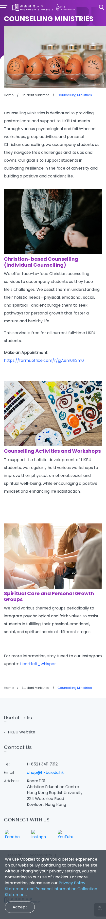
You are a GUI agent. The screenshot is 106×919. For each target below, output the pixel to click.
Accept (20, 907)
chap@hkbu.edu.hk (45, 772)
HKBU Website (21, 732)
